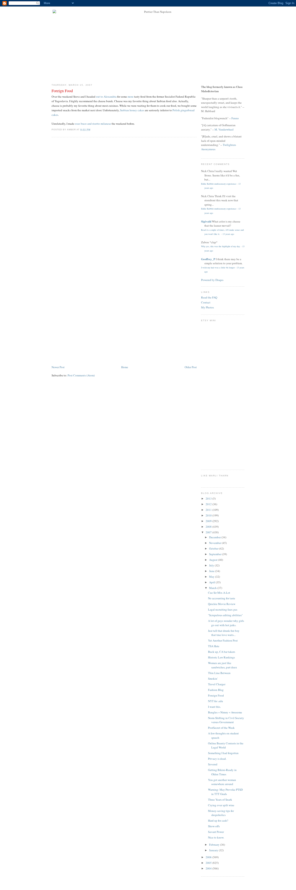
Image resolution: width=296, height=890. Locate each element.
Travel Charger (216, 684)
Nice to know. (216, 837)
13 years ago (228, 233)
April (212, 582)
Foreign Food (62, 90)
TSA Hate (213, 646)
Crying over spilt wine (221, 805)
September (215, 554)
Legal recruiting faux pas (222, 609)
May (212, 577)
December (215, 537)
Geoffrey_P (208, 259)
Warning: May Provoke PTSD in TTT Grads (225, 792)
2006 (209, 857)
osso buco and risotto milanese (93, 124)
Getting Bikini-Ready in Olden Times (222, 772)
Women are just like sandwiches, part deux (222, 665)
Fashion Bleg (216, 690)
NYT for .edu (215, 701)
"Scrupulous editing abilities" (225, 615)
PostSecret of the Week (221, 728)
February (214, 844)
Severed (212, 764)
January (214, 850)
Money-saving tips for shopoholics (221, 813)
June (212, 571)
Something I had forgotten (223, 753)
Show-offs (214, 826)
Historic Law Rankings (221, 657)
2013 (209, 498)
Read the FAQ (209, 297)
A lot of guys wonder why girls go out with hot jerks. (226, 623)
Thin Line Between (219, 673)
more (130, 96)
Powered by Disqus (212, 280)
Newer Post (58, 367)
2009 (209, 521)
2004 (209, 868)
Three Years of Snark (220, 799)
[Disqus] (124, 196)
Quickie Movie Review (221, 604)
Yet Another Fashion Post (223, 640)
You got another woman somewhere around (222, 782)
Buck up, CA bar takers (221, 652)
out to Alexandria (106, 96)
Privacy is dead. (217, 759)
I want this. (214, 707)
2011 (209, 510)
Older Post (191, 367)
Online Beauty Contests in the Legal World (225, 745)
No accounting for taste (221, 598)
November (215, 543)
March (213, 588)
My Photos (207, 307)
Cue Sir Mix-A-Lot (219, 593)
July (212, 565)
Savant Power (216, 832)
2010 (209, 515)
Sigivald (206, 221)
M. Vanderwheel (224, 129)
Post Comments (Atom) (81, 375)
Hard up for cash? (218, 820)
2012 (209, 504)
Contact (205, 302)
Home (124, 367)
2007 (209, 532)
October (214, 548)
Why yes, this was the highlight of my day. (220, 246)
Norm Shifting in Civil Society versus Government (226, 720)
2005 (209, 863)
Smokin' (213, 678)
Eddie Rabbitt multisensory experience (218, 183)
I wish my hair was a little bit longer (218, 267)
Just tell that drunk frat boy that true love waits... (223, 633)
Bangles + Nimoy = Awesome (225, 712)
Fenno (235, 118)
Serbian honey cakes (132, 110)
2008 (209, 527)
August (213, 560)
